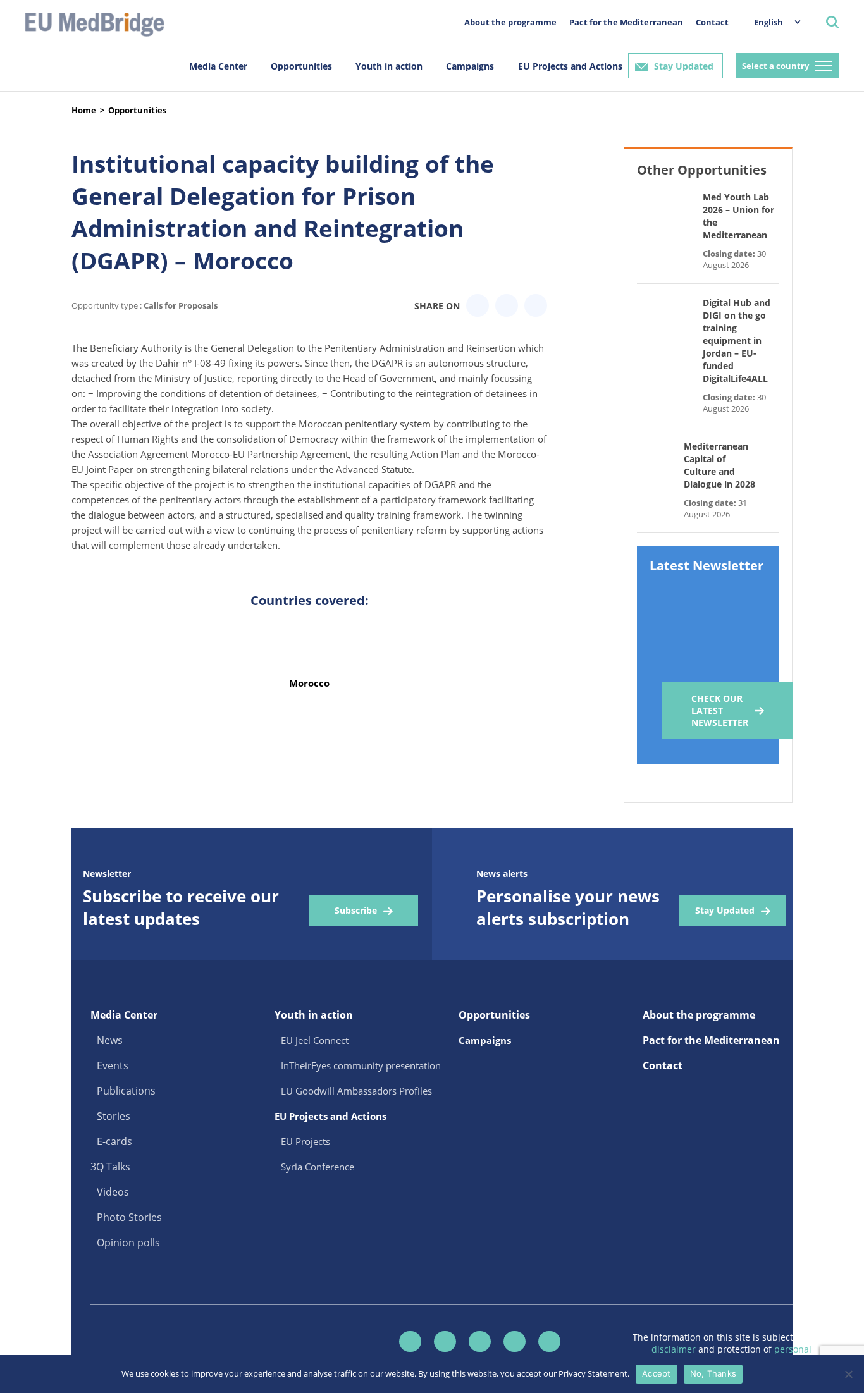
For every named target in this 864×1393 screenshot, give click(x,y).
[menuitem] (771, 22)
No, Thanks (713, 1373)
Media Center (218, 66)
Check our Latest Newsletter (719, 710)
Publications (126, 1091)
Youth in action (389, 66)
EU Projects (305, 1141)
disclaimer (674, 1349)
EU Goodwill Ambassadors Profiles (356, 1090)
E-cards (114, 1141)
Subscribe (356, 910)
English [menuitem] (768, 22)
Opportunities (301, 66)
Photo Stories (129, 1217)
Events (112, 1065)
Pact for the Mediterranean (626, 22)
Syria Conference (317, 1166)
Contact (712, 22)
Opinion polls (128, 1242)
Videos (113, 1192)
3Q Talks (110, 1167)
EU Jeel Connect (315, 1040)
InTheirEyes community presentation (361, 1065)
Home (83, 110)
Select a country (775, 65)
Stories (113, 1116)
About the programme (510, 22)
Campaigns (470, 66)
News (110, 1040)
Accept (656, 1373)
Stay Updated (683, 66)
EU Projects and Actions (570, 66)
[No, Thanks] (848, 1374)
